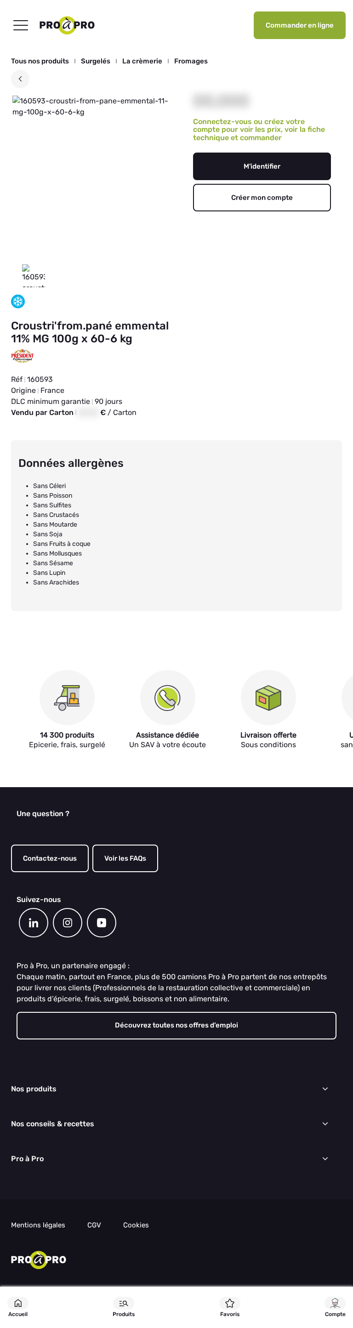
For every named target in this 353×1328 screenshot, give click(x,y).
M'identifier (262, 166)
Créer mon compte (262, 197)
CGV (94, 1225)
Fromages (191, 61)
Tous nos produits (40, 61)
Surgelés (95, 61)
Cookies (136, 1225)
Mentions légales (38, 1225)
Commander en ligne (300, 25)
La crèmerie (142, 61)
